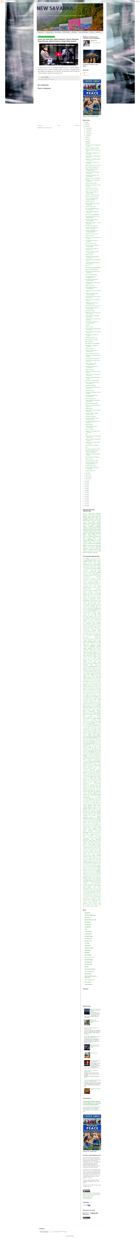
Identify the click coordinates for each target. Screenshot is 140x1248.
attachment (99, 597)
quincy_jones (93, 833)
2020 (85, 486)
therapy (84, 877)
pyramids (99, 832)
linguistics (98, 533)
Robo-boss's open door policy (91, 183)
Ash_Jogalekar (93, 597)
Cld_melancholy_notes (87, 638)
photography (85, 818)
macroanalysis (90, 766)
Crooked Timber (88, 931)
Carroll (95, 617)
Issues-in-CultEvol (90, 740)
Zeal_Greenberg (86, 906)
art (93, 523)
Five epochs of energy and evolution (92, 194)
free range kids (86, 692)
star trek (99, 862)
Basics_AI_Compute (92, 602)
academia (99, 522)
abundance (93, 522)
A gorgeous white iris (89, 390)
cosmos (99, 651)
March (87, 475)
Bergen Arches (92, 514)
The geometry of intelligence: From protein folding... (92, 176)
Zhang (90, 906)
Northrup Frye (93, 804)
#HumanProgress (86, 564)
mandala (91, 770)
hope (84, 722)
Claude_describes (97, 635)
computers (85, 527)
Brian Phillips (94, 615)
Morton (91, 790)
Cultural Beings (86, 653)
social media (98, 859)
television (85, 873)
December (88, 128)
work (84, 900)
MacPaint (84, 766)
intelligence (98, 734)
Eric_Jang (85, 679)
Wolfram (89, 899)
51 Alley (95, 566)
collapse (84, 642)
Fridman (87, 693)
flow (88, 689)
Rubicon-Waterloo (93, 847)
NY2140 (84, 805)
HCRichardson (95, 714)
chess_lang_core (98, 628)
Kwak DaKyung (98, 752)
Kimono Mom (98, 750)
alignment (91, 584)
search (97, 851)
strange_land (99, 865)
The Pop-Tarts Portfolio (89, 310)
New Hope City (92, 800)
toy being (85, 878)
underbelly (99, 881)
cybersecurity (90, 656)
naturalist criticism (86, 795)
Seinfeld (84, 854)
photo (85, 545)
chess (92, 628)
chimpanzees (85, 631)
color (100, 642)
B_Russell (96, 600)
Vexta (94, 888)
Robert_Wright (92, 844)
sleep (100, 858)
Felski (100, 686)
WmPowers (85, 899)
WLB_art (93, 896)
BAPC (99, 601)
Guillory (88, 710)
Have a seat (87, 265)
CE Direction (96, 619)
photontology (89, 545)
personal (93, 543)
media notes (92, 536)
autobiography (86, 600)
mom (91, 788)
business (88, 617)
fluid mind (96, 689)
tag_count (93, 870)
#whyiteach (88, 565)
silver (87, 858)
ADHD (99, 571)
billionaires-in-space (91, 608)
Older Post (77, 125)
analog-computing (97, 587)
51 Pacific (99, 567)
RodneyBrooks (95, 845)
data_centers (85, 659)
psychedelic (90, 830)
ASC (89, 597)
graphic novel (96, 707)
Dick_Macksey (86, 666)
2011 (85, 503)
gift (97, 697)
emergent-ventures (86, 675)
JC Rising (87, 743)
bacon (100, 600)
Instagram (90, 733)
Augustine (99, 598)
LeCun (84, 759)
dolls (96, 669)
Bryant (91, 616)
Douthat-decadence (86, 670)
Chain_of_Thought (98, 620)
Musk (92, 791)
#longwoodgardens (97, 564)
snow (94, 859)
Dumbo (90, 671)
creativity (94, 652)
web (93, 894)
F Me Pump (90, 684)
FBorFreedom (85, 686)
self (87, 549)
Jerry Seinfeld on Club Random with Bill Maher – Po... (92, 422)
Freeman (91, 692)
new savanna (98, 539)
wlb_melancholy (86, 897)
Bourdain (94, 612)
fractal (99, 690)
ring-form (91, 548)
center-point (90, 620)
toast (92, 877)
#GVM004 (85, 561)
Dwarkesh (94, 671)
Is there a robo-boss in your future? (92, 190)
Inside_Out (85, 733)
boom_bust (85, 611)
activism (91, 569)
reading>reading (86, 839)
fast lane (92, 685)
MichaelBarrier (88, 950)
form (93, 690)
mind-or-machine (92, 787)
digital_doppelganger (92, 667)
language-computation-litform (95, 755)
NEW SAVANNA (55, 8)
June (87, 139)
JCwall (96, 743)
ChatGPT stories (93, 626)
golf (96, 702)
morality (84, 790)
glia (92, 699)
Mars (89, 773)
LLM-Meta (99, 764)
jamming (84, 533)
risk (95, 841)
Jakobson (84, 741)
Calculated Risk (88, 924)
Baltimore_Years (86, 601)
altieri (91, 586)
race (97, 833)
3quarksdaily (87, 912)
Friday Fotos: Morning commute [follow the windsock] (91, 451)
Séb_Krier (85, 852)
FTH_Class (94, 693)
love (86, 765)
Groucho (99, 708)
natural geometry (97, 794)
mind (100, 536)
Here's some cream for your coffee (92, 196)
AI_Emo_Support (86, 579)
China (89, 631)
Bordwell (89, 611)
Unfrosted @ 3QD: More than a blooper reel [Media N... (91, 231)
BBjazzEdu (95, 604)
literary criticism (87, 535)
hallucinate (85, 711)
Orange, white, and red (89, 285)
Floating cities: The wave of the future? (92, 178)
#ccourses (99, 558)
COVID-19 (89, 652)
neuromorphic (85, 798)
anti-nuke (96, 591)
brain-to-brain (90, 613)
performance (98, 813)
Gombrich (85, 703)
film (96, 530)
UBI (95, 881)
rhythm (84, 841)
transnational (90, 551)
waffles (89, 892)
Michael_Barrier (86, 783)
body (100, 609)
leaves (100, 758)
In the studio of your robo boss (91, 188)
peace (92, 812)
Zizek (93, 906)
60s (85, 568)
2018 (85, 490)
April (87, 473)
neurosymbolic (98, 798)
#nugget (84, 565)
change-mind (88, 622)
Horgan (87, 722)
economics (98, 673)
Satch (97, 848)
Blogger (72, 1236)
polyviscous (98, 822)
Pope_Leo (92, 825)
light (95, 761)
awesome (92, 600)
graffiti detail (98, 706)
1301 (91, 565)
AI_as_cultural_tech (86, 576)
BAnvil (95, 601)
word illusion (98, 899)
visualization (89, 552)
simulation (90, 858)
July (86, 137)
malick (99, 768)
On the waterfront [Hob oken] (91, 274)
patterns (99, 811)
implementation (91, 730)
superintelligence (97, 866)
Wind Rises (90, 895)
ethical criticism (91, 530)
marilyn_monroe (92, 772)
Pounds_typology (86, 826)
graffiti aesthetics (86, 706)
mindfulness (98, 787)
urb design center (87, 885)
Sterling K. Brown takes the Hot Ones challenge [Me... (92, 204)
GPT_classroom (95, 703)
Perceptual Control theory (90, 969)
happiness (92, 712)
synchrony (85, 551)
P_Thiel (99, 809)
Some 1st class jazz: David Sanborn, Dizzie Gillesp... (92, 316)
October (87, 132)
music (50, 79)
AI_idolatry (98, 579)
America (99, 586)
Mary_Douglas (93, 773)
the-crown (99, 874)
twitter (87, 881)
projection (99, 829)
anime (100, 590)
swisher (88, 869)
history (95, 718)
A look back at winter (89, 369)
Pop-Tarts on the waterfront (90, 206)
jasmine (97, 741)
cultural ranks (89, 655)
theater (84, 875)
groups (84, 710)
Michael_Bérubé (98, 783)
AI (86, 513)
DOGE (94, 669)
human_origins (85, 725)
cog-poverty (95, 639)
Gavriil (84, 697)
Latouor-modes (92, 757)
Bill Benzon (98, 32)
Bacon (86, 447)
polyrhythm (93, 822)
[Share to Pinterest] (48, 77)
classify (93, 634)
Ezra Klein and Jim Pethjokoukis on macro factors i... (92, 257)
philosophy (98, 543)
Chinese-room (94, 631)
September (88, 133)
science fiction (97, 850)
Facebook (96, 684)
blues (98, 609)
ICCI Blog (87, 943)
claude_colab (89, 635)
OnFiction (87, 966)
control (99, 649)
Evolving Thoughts (89, 936)
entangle (84, 678)
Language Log (88, 945)
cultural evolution (96, 527)
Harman (95, 713)
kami (90, 748)
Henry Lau (95, 717)
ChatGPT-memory (97, 627)
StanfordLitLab (95, 862)
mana (88, 770)
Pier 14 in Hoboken (89, 341)
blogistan (92, 609)
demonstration (93, 662)
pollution (88, 822)
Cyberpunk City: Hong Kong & (95, 1046)
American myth (86, 587)
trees (84, 880)
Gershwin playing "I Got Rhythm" (92, 445)
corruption (95, 650)
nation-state (85, 794)
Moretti (88, 790)
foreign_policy (89, 690)
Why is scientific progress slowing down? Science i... (92, 383)
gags (97, 695)
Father (96, 685)
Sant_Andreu (93, 848)
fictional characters (91, 688)
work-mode (88, 900)
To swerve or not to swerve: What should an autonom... (91, 252)
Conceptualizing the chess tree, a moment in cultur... (91, 288)
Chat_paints (88, 623)
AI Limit (90, 575)
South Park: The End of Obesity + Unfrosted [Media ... (92, 220)
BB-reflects (90, 604)
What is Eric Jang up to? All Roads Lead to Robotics (92, 246)
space (90, 861)
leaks (93, 758)
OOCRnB (94, 808)
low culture (90, 765)
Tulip (86, 434)
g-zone (84, 532)
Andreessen (98, 588)
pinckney (87, 819)
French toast (95, 692)
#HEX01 (99, 562)
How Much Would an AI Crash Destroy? (95, 1061)
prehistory (99, 826)
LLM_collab (94, 764)
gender (87, 697)
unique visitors (86, 1219)
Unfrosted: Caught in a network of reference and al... (92, 308)
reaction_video (98, 836)
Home (59, 125)
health (84, 715)
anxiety (91, 593)
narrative (94, 537)
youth (91, 904)
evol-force (95, 681)
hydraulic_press (89, 728)
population (96, 825)
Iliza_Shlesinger (93, 729)
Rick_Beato (88, 841)
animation (90, 523)
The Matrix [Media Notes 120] (91, 337)
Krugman (87, 752)
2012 (85, 502)
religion (90, 840)
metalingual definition (87, 781)
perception (89, 813)
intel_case (85, 734)
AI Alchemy (85, 575)
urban (92, 885)
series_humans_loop (87, 855)
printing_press (85, 829)
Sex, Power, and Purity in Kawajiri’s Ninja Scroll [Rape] (96, 1010)
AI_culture (99, 578)
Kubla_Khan (91, 519)
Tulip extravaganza (89, 424)
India (100, 730)
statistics (99, 863)
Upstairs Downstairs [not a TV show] (92, 165)
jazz (48, 79)
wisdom (89, 896)
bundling (84, 617)
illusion (99, 729)
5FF (83, 568)
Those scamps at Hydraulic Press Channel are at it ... (91, 367)
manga (99, 534)
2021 (85, 485)
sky (97, 858)
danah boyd (90, 657)
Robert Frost (85, 844)
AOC (95, 593)
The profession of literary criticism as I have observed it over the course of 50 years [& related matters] (92, 1103)
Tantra (84, 871)
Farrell (88, 685)
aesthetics (85, 523)
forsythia (96, 690)
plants (97, 819)
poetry (94, 545)
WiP (100, 895)
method (95, 782)
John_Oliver (99, 746)
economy (84, 674)
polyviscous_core (86, 824)
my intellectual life (97, 791)
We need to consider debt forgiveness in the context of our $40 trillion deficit (92, 1081)
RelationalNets (85, 840)
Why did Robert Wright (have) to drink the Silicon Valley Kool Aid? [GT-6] (92, 1037)
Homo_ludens (98, 721)
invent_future (85, 738)
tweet (96, 880)
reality (92, 839)
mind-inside (85, 787)
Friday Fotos (95, 516)
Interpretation (94, 737)
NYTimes (90, 805)
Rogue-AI (89, 520)
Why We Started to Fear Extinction (92, 457)
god (95, 700)
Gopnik (88, 703)
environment (88, 678)
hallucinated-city (92, 711)
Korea (84, 752)
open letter (98, 808)
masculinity (98, 773)
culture (84, 529)
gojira (93, 702)
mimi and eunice (94, 786)
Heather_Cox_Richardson (88, 717)
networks (99, 795)
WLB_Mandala (98, 896)
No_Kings (88, 804)
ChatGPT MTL (86, 626)
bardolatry (85, 602)
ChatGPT (85, 516)
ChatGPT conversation (87, 624)
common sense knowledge (95, 643)
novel (100, 804)
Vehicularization (86, 888)
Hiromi (92, 718)
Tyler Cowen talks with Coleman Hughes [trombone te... (91, 463)
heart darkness (95, 715)
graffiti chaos (92, 706)
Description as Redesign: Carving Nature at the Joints (91, 419)
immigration (85, 730)
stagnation (90, 862)
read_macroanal (86, 837)
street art (85, 866)
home (100, 719)
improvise (99, 532)
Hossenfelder (92, 722)
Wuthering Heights (97, 903)
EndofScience (89, 677)
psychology (98, 546)
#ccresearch (85, 560)
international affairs (97, 736)
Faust (100, 685)
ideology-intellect (86, 729)
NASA (99, 793)
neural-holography (86, 797)
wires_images (85, 896)
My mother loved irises (89, 348)
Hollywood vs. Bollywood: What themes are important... (91, 294)
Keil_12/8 (94, 748)
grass (100, 707)
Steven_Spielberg (92, 865)
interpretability (89, 737)
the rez (95, 874)
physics (99, 818)
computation (98, 526)
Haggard (93, 710)
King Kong (85, 751)
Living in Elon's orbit (89, 235)
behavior (87, 605)
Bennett (89, 606)
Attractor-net (85, 598)
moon (94, 788)
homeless (84, 721)
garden (87, 532)
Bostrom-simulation (86, 612)
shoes (84, 858)
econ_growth (92, 673)
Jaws (100, 741)
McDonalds (98, 775)
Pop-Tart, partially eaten (89, 201)
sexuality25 (98, 855)
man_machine (85, 769)
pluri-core (93, 821)
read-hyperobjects (93, 837)
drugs (95, 670)
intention (84, 736)
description (95, 529)
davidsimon (89, 659)
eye (100, 682)
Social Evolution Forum (89, 979)
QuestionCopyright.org (89, 971)
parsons (87, 811)
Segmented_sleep (97, 852)
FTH (91, 693)
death (97, 659)
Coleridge (99, 641)
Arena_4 (84, 595)
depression (85, 663)
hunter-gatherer (94, 726)
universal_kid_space (97, 884)
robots (84, 845)
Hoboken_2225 (86, 719)
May (87, 141)
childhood (94, 630)
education (92, 674)
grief (96, 708)
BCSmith (99, 604)
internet (84, 737)
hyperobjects (95, 728)
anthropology (90, 591)
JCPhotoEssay (92, 743)
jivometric (85, 746)
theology (87, 875)
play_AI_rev (85, 821)
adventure (94, 572)
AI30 (92, 583)
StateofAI (95, 863)
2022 (85, 483)
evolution (99, 681)
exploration (87, 682)
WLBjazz (99, 897)
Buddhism (95, 616)
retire (97, 840)
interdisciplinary (90, 736)
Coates (99, 638)
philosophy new (92, 817)
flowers (99, 530)
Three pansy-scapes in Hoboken (91, 403)
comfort (88, 643)
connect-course (86, 649)
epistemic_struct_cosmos (96, 678)
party (90, 811)
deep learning (90, 529)
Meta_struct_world (97, 780)
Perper (90, 815)
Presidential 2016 (96, 828)
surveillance (98, 867)
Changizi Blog (87, 926)
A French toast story (89, 458)
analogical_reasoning (87, 588)
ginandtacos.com (88, 941)
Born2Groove (98, 514)
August (87, 135)
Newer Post (40, 125)
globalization (85, 700)
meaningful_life (86, 536)
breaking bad (86, 615)
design (99, 663)
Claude (96, 634)
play (100, 819)
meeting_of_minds (86, 779)
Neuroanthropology (89, 959)
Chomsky (90, 632)
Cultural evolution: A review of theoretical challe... (91, 427)
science (84, 549)
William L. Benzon (92, 1193)
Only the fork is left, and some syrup (92, 358)
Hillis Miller (88, 718)
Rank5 (84, 836)
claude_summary (97, 637)
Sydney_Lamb (93, 869)
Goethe (90, 702)
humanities (95, 532)
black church (87, 609)
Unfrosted (85, 884)
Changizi (93, 622)
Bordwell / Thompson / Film (90, 919)
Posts (86, 72)
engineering (98, 677)
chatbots (93, 623)
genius (90, 697)
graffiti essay (85, 707)
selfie (93, 854)
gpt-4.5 (87, 704)
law (91, 758)
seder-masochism (90, 852)
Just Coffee (87, 324)
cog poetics (90, 639)
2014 (85, 498)
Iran (94, 738)
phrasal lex (95, 818)
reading (99, 837)
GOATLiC (91, 700)
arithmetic (89, 595)
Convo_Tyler (85, 650)
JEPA (84, 744)
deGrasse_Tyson (86, 662)
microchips (92, 784)
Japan (94, 741)
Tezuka (92, 874)
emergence (99, 674)
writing (90, 903)
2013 (85, 500)
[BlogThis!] (43, 77)
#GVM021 (99, 561)
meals (84, 776)
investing (90, 738)
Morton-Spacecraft (97, 790)
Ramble (92, 835)
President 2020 (86, 828)
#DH (88, 560)
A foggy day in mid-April (90, 470)
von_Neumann (98, 891)
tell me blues (90, 873)
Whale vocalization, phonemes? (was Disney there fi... (92, 401)
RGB (100, 840)
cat (100, 617)
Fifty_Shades (98, 688)
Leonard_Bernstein (97, 759)
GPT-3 (99, 703)
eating (97, 671)
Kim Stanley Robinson (90, 750)
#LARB (91, 564)
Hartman (87, 714)
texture (90, 874)
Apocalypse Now (86, 594)
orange (91, 809)
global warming (97, 699)
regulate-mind (85, 548)
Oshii (97, 809)
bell (100, 605)
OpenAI (84, 809)
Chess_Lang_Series (86, 630)
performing (89, 543)
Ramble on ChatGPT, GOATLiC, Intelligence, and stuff (91, 169)
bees (84, 605)
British (99, 615)
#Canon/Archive (93, 558)
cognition (93, 524)
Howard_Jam (85, 723)
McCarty (90, 775)
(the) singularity (86, 558)
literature (95, 535)
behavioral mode (94, 605)
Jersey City (98, 517)
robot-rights (98, 844)
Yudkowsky (96, 904)
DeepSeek (90, 660)
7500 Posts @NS (66, 32)
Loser (84, 765)
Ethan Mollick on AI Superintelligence (92, 343)
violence (87, 889)
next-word (90, 802)
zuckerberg (96, 906)
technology (98, 871)
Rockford (90, 845)
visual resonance (86, 891)
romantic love (98, 548)
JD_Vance (99, 743)
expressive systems (94, 682)
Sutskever (85, 869)
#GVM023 (90, 562)
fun (97, 693)
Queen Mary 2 (86, 833)
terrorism (84, 874)
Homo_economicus (91, 721)
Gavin (100, 696)
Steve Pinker (85, 865)
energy (94, 677)
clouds (93, 638)
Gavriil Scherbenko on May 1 (91, 465)
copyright (90, 650)
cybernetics (85, 656)
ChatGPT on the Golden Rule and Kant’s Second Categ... (91, 228)
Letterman (85, 761)
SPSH (84, 862)
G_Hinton (91, 695)
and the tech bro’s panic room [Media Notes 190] (91, 1028)
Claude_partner (86, 637)
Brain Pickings (88, 922)
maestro (95, 766)
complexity (99, 645)
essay (94, 679)
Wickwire (85, 895)
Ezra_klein (85, 684)
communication (86, 645)
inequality (94, 732)
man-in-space (92, 769)
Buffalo (99, 616)
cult (100, 652)
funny (100, 693)
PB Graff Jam (86, 812)
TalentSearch (98, 870)
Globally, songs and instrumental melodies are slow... (91, 303)
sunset (92, 866)
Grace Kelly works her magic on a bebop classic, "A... (92, 249)
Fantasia (84, 685)
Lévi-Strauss (89, 761)
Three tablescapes (94, 1052)
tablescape (85, 870)
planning (94, 819)
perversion (99, 815)
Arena (87, 514)
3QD (84, 513)
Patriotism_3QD (94, 811)
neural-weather (98, 797)
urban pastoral (87, 887)
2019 (85, 488)
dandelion (99, 657)
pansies (84, 811)
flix (86, 689)
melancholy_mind (94, 779)
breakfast (99, 613)
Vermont (91, 888)
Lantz (84, 757)
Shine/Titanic (98, 856)
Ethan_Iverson (98, 679)
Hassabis (91, 714)
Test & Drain (87, 143)
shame (94, 856)
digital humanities (93, 666)
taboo (88, 870)
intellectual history (91, 734)
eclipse (84, 673)
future (87, 695)
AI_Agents (99, 575)
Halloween (99, 710)
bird (100, 608)
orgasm (94, 809)
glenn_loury (88, 699)
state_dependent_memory (88, 863)
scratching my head (92, 851)
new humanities (98, 800)
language (93, 533)
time (90, 877)
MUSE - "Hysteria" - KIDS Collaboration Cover (90, 364)
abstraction (89, 568)
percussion (85, 543)
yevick (88, 904)
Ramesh (95, 834)
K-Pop (99, 747)
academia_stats (85, 569)
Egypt (96, 674)
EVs (83, 682)
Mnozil (88, 788)
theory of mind (93, 875)
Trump (86, 880)
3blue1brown (88, 566)
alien (98, 583)
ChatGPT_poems (90, 627)
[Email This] (42, 77)
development (85, 664)
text (87, 874)
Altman (94, 586)
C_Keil (91, 617)
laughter (88, 758)
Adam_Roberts (93, 571)
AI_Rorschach (95, 580)
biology (97, 608)
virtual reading (95, 889)
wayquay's (87, 894)
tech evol (90, 871)
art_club (95, 595)
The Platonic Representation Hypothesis (93, 267)
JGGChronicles (93, 744)
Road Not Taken (91, 843)
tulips (93, 880)
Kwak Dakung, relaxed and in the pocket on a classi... (91, 280)
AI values (94, 575)
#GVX (94, 562)
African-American (91, 513)
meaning (91, 776)
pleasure (89, 821)
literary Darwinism (97, 762)
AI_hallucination (92, 579)
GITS (84, 699)
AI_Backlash (98, 576)
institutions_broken (97, 733)
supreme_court (86, 867)
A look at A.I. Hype (89, 326)
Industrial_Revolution (87, 732)
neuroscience (90, 539)
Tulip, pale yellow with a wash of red (92, 305)
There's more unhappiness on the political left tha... (91, 396)
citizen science (86, 524)
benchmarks (85, 606)
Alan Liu (95, 583)
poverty (91, 826)
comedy (84, 643)
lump (94, 765)
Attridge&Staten (92, 598)
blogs (95, 609)
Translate (65, 1231)
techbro (93, 871)
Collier (96, 642)
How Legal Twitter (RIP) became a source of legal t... (92, 209)
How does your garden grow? (91, 243)
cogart (100, 639)
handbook (99, 711)
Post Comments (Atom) (47, 127)
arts (86, 597)
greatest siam (90, 708)
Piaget (84, 819)
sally (89, 848)
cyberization (99, 655)
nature (92, 795)
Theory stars (98, 875)
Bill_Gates (84, 608)
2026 (85, 122)
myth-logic (89, 537)
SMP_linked (90, 859)
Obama (94, 805)
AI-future (97, 582)
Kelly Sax (98, 748)
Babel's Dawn (87, 917)
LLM (96, 519)
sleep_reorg (85, 859)
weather (91, 893)
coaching (96, 638)
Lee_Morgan (89, 759)
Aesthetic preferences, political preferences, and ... (91, 351)
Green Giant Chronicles (83, 32)
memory (84, 780)
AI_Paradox (85, 580)
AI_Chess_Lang (86, 578)
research (94, 840)
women (93, 899)
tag (90, 870)
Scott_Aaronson (86, 851)
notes (97, 804)
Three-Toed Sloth (88, 984)
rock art (87, 845)
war (98, 892)
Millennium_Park (86, 786)
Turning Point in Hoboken (90, 385)
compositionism (86, 646)
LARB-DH (87, 757)
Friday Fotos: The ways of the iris (91, 233)
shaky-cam (95, 549)
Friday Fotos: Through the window (92, 148)
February (87, 476)
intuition (99, 737)
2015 (85, 496)
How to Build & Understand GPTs (92, 167)
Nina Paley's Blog (88, 964)
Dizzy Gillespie (44, 79)
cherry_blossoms (86, 628)
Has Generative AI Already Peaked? (92, 380)
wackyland (85, 892)
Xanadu (84, 904)
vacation (99, 887)
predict (95, 826)
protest (84, 830)
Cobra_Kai (85, 639)
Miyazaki (85, 520)
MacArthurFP (98, 765)
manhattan (98, 771)
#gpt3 (91, 560)
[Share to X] (45, 77)
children (99, 630)
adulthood (90, 572)
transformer (89, 878)
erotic (91, 679)
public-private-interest (93, 832)
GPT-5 (90, 704)
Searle (100, 851)
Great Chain (85, 708)
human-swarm (90, 725)
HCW (100, 714)
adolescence (85, 572)
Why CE (99, 893)
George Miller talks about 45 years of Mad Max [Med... (92, 217)
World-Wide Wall (94, 520)
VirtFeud (90, 889)
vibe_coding (99, 888)
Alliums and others (89, 254)
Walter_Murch (94, 892)
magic (100, 766)
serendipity (99, 854)
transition (93, 878)
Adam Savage (97, 569)
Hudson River (91, 517)
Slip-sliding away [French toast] (91, 225)
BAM (91, 601)
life (92, 761)
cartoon (99, 523)
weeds (96, 893)
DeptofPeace (90, 663)
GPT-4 (84, 704)
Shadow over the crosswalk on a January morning (91, 192)
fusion (84, 695)
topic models (96, 877)
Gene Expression (88, 938)
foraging (84, 690)
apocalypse (99, 593)
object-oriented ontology (89, 540)
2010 (85, 505)
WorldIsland (85, 903)
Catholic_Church (86, 619)
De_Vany (93, 659)
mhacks (99, 781)
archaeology (95, 594)
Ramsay (99, 834)
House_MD (98, 722)
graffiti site (91, 707)
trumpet (89, 880)
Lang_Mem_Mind (97, 754)
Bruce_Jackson (86, 616)
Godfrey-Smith (86, 702)
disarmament (99, 667)
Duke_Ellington (86, 671)
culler (98, 652)
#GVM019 (95, 561)
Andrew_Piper (85, 590)
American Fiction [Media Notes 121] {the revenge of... (92, 263)
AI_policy (90, 580)
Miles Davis (98, 784)
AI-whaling (88, 583)
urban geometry (97, 885)
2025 (85, 124)
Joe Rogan (94, 746)
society (99, 549)
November (88, 130)
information (98, 732)
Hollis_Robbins (94, 719)
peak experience (97, 542)
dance (95, 657)
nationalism (90, 794)
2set (95, 565)
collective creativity (91, 642)
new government (86, 800)
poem (97, 821)
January (87, 478)
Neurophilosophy (88, 962)
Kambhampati (85, 748)
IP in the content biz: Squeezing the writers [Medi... (92, 468)
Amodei (92, 587)
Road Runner (98, 843)
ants (88, 593)
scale (100, 848)
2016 (85, 494)
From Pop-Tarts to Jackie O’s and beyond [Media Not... (91, 322)
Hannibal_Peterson (86, 712)
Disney (89, 516)
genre (95, 697)
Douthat (99, 669)
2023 (85, 481)
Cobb (86, 929)
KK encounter (98, 751)
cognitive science (92, 641)
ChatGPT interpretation (96, 624)
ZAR (100, 904)
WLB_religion (93, 897)
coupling (90, 527)
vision (99, 889)
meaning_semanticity (97, 776)
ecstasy (88, 674)
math (84, 775)
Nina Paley (95, 802)
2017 (85, 492)
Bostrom (99, 611)
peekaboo (85, 813)
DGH (91, 664)
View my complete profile (96, 42)
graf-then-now (94, 704)
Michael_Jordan (86, 784)
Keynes (84, 750)
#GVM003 (99, 560)
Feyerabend (85, 688)
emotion (92, 675)
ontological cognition (87, 542)
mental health (90, 780)
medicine (99, 777)
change (84, 622)
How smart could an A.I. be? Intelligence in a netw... (90, 277)
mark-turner (85, 773)
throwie (87, 877)
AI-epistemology (91, 582)
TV (94, 880)
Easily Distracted (88, 933)
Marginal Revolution (89, 948)
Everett (91, 681)
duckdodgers (99, 670)
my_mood (85, 793)
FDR (89, 686)
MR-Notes (85, 791)
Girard (99, 697)
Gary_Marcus (95, 696)
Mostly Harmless (88, 955)
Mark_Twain (98, 772)
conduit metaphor (97, 648)
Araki (92, 594)
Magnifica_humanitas (87, 768)
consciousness (92, 649)
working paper (94, 552)
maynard (86, 775)
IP (92, 739)
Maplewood (85, 772)
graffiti (90, 532)
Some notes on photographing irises (92, 214)
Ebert (100, 671)
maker (94, 768)
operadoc (88, 809)
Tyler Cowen (91, 881)
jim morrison (98, 744)
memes (97, 536)
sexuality (90, 549)
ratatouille (90, 836)
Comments (87, 75)
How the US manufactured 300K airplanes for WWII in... (91, 199)
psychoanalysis (98, 830)
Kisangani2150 (86, 519)
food (100, 689)
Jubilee (84, 747)
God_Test (99, 700)
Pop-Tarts (92, 32)
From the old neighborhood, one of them (95, 1021)
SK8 (94, 858)
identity (99, 728)
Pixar (91, 819)
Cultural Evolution (49, 32)
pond (91, 824)
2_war (93, 565)
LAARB (84, 754)
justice (95, 747)
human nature (98, 723)
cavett (91, 619)
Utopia (94, 887)
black (84, 609)
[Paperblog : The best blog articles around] (87, 1206)
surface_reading (92, 867)
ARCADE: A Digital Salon (90, 915)
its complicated (98, 740)
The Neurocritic (88, 982)
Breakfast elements (89, 408)
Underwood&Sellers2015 (96, 882)
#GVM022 (84, 562)
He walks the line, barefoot (90, 398)
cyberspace (95, 656)
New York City (94, 801)
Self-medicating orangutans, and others (92, 449)
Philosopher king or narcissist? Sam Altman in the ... (92, 272)
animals (90, 590)
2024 (85, 126)
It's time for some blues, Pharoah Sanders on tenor (91, 414)
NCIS (95, 795)
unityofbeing (95, 551)
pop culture (96, 824)
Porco (100, 825)
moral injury (98, 788)
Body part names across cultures (91, 339)
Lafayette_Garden (89, 754)
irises (97, 739)
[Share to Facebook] (46, 77)
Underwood (85, 882)
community (90, 526)
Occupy (99, 807)
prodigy (88, 546)
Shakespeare (85, 856)
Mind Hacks (87, 952)
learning (96, 758)
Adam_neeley (85, 571)
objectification (98, 540)
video (53, 79)
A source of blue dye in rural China (92, 353)
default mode (97, 660)
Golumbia (99, 702)
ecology (87, 673)
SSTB (86, 862)
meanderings (87, 776)
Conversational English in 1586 (91, 460)
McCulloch (94, 775)
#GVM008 (90, 561)
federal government (94, 686)
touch (100, 877)
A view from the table (89, 429)
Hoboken (85, 517)
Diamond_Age (98, 664)
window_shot (95, 895)
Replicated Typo (88, 973)
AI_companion (93, 578)
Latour (99, 519)
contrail (96, 649)
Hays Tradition (58, 32)
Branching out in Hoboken (90, 416)
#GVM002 (94, 560)
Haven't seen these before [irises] (91, 269)
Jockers (89, 746)
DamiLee (84, 657)
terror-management (97, 873)
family (99, 684)
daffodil (99, 656)
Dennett (99, 662)
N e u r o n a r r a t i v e (89, 957)
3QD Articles (74, 32)
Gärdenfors (90, 696)
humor (89, 726)
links (84, 762)
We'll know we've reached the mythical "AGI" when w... (92, 160)
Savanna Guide (41, 32)
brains (96, 523)
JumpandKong (90, 747)
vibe (95, 888)
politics (97, 545)
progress (93, 546)
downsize (92, 670)
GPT (100, 516)
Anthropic (85, 591)
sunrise (89, 866)
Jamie (88, 741)
